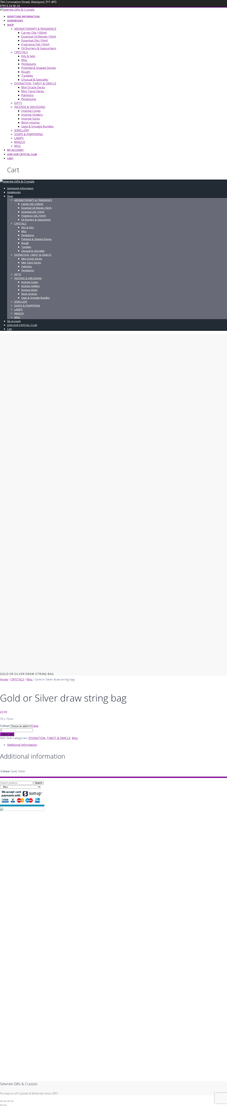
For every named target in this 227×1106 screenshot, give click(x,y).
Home (4, 679)
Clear (35, 726)
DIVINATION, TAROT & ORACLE (35, 83)
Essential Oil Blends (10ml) (38, 37)
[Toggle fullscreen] (5, 1101)
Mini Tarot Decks (32, 91)
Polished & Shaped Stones (38, 68)
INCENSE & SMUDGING (29, 107)
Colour (5, 726)
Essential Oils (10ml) (34, 40)
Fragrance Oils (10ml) (35, 44)
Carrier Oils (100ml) (34, 33)
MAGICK (19, 142)
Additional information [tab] (22, 745)
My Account (15, 150)
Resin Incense (30, 122)
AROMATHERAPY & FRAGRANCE (35, 29)
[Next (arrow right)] (5, 1105)
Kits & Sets (28, 56)
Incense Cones (31, 111)
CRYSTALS (21, 52)
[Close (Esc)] (12, 1101)
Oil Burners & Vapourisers (38, 48)
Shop (10, 24)
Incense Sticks (30, 119)
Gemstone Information (23, 16)
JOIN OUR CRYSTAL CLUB (22, 154)
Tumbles (27, 76)
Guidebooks (15, 20)
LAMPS (19, 138)
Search (38, 783)
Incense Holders (32, 115)
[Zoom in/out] (1, 1101)
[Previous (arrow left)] (1, 1105)
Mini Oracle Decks (33, 87)
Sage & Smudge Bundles (37, 126)
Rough (25, 72)
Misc (24, 60)
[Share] (8, 1101)
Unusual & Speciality (34, 80)
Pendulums (28, 64)
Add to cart (7, 734)
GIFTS (18, 103)
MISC (17, 146)
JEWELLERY (21, 130)
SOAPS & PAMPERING (28, 134)
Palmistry (27, 95)
